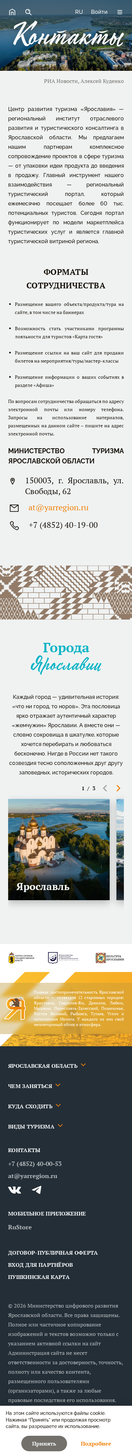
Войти (99, 12)
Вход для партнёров (40, 1264)
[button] (105, 788)
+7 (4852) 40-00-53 (35, 1164)
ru (79, 12)
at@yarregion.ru (58, 507)
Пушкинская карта (39, 1277)
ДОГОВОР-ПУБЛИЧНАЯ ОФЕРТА (53, 1252)
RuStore (20, 1227)
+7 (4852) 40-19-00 (63, 524)
